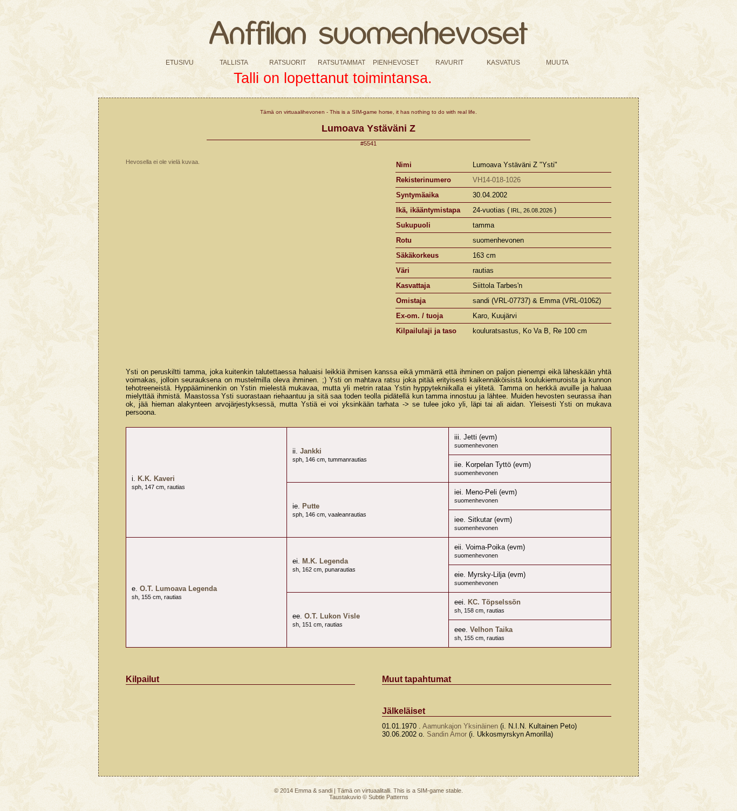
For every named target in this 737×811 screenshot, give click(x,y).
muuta (557, 62)
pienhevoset (396, 62)
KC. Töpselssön (494, 602)
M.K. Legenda (325, 561)
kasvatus (503, 62)
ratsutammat (341, 62)
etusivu (180, 62)
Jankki (311, 451)
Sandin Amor (447, 734)
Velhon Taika (491, 630)
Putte (310, 506)
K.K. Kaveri (156, 479)
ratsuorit (287, 62)
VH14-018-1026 (497, 180)
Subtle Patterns (388, 797)
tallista (234, 62)
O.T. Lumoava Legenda (178, 589)
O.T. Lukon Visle (332, 616)
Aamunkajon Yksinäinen (460, 726)
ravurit (449, 62)
